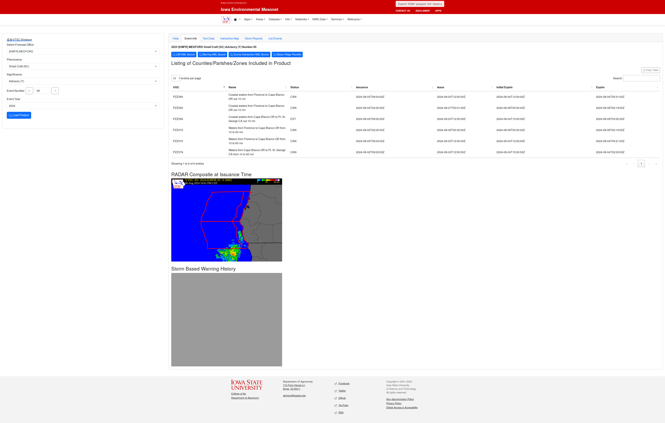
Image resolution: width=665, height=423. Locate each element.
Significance (14, 74)
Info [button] (287, 19)
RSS (340, 412)
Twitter (342, 390)
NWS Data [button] (319, 19)
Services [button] (336, 19)
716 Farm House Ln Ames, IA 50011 (294, 386)
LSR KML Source (185, 54)
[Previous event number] (29, 90)
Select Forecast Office (20, 45)
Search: (618, 78)
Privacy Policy (393, 403)
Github (342, 398)
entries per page (191, 78)
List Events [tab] (275, 38)
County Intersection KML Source (251, 54)
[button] (237, 19)
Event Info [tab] (191, 38)
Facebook (343, 383)
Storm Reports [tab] (254, 38)
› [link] (648, 163)
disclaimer (423, 10)
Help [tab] (176, 38)
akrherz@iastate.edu (294, 395)
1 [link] (641, 163)
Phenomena (14, 59)
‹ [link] (633, 163)
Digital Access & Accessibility (402, 407)
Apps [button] (247, 19)
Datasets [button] (274, 19)
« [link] (626, 163)
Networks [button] (301, 19)
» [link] (656, 163)
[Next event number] (55, 90)
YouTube (343, 405)
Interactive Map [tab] (229, 38)
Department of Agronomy (245, 397)
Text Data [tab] (208, 38)
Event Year (13, 99)
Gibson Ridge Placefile (288, 54)
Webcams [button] (353, 19)
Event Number (15, 91)
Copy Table (651, 70)
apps (438, 10)
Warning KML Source (214, 54)
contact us (403, 10)
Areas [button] (259, 19)
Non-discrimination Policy (400, 399)
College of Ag (238, 393)
